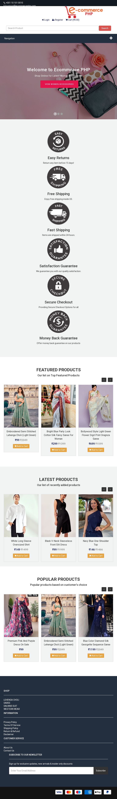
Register (59, 20)
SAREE (7, 703)
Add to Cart (22, 446)
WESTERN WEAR (12, 709)
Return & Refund (12, 731)
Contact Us (9, 750)
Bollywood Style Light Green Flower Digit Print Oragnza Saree (96, 435)
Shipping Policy (11, 728)
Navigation (9, 38)
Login (47, 20)
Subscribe (101, 770)
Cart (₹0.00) (73, 20)
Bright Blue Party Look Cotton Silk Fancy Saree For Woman (58, 435)
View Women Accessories (59, 84)
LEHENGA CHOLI (11, 700)
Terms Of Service (12, 725)
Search (104, 28)
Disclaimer (9, 734)
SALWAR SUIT (10, 706)
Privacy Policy (10, 722)
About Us (8, 747)
